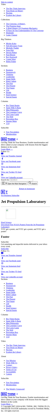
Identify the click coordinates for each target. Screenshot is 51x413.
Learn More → (7, 149)
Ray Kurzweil (11, 57)
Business (9, 70)
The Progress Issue (13, 26)
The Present (10, 86)
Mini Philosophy (12, 110)
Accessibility (11, 372)
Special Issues (11, 97)
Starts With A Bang (13, 108)
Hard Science (11, 95)
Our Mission (11, 361)
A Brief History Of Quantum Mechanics (21, 28)
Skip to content (7, 2)
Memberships (11, 134)
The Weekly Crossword (15, 389)
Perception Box (12, 119)
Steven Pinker (11, 52)
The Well (9, 117)
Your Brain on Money (14, 11)
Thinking (9, 74)
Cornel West (11, 59)
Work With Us (11, 363)
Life (7, 90)
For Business (6, 195)
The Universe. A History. (16, 24)
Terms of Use (11, 370)
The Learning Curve (14, 112)
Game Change (11, 35)
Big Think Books (13, 105)
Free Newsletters (12, 132)
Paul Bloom (10, 55)
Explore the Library (13, 15)
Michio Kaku (11, 43)
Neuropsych (10, 72)
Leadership (10, 77)
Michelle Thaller (12, 48)
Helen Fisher (11, 61)
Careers (9, 374)
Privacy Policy (11, 367)
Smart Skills (10, 79)
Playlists (9, 13)
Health (8, 92)
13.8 (7, 123)
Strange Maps (11, 121)
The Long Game (12, 114)
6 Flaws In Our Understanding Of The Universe (25, 30)
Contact (9, 365)
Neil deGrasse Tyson (14, 46)
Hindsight (10, 33)
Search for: (5, 180)
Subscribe (15, 195)
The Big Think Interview (16, 8)
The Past (9, 83)
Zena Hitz (10, 50)
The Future (10, 88)
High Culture (11, 81)
